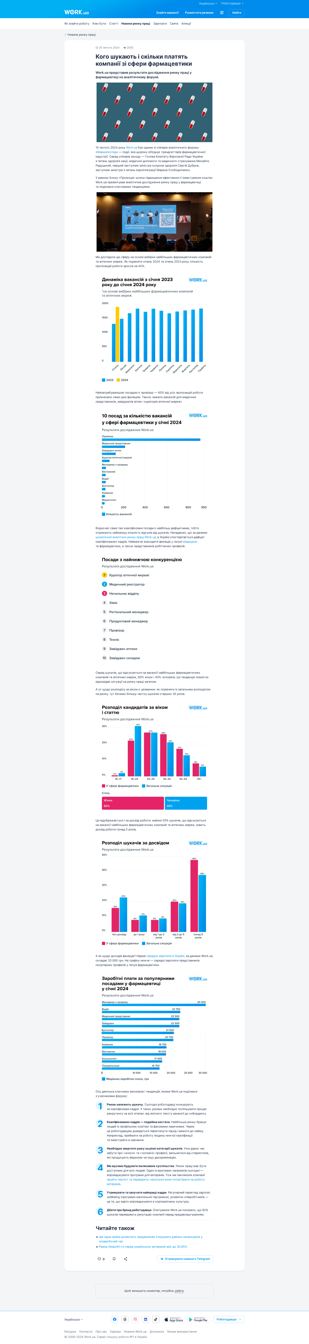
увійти (179, 1290)
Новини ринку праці (135, 23)
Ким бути (99, 23)
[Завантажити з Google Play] (198, 1319)
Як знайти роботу (76, 23)
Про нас (101, 1331)
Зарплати (160, 23)
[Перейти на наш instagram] (135, 1319)
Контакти (85, 1331)
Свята (174, 23)
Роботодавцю (231, 3)
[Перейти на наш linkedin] (145, 1319)
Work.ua (131, 147)
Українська (72, 1319)
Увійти (236, 12)
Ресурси (70, 1331)
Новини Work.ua (135, 1331)
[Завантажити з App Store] (174, 1319)
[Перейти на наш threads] (124, 1319)
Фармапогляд (106, 152)
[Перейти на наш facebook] (114, 1319)
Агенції (186, 23)
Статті (113, 23)
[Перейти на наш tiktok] (155, 1319)
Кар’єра (115, 1331)
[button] (221, 12)
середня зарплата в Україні (165, 956)
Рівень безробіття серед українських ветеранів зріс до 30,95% (143, 1246)
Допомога (157, 1331)
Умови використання (182, 1331)
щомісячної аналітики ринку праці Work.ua (126, 537)
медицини (190, 541)
